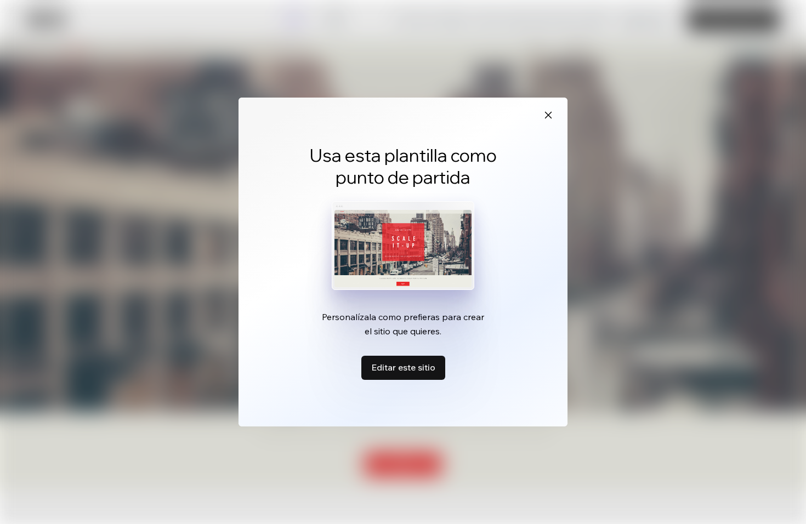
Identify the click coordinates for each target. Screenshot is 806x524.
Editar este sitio (403, 367)
